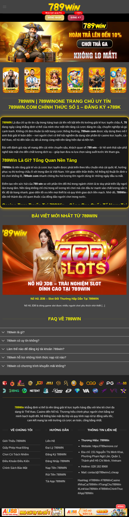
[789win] (64, 7)
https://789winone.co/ (105, 446)
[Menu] (5, 7)
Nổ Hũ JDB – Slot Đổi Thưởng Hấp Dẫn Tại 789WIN (65, 298)
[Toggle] (3, 332)
